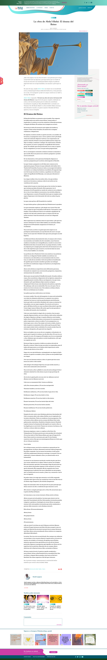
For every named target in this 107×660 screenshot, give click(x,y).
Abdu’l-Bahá (41, 88)
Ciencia (81, 95)
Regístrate (89, 115)
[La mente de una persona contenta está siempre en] (78, 639)
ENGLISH (90, 7)
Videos (46, 7)
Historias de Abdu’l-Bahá (35, 569)
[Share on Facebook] (1, 79)
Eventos (52, 7)
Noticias (81, 93)
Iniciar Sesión (82, 7)
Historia (81, 97)
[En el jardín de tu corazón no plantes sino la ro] (90, 639)
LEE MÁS (26, 587)
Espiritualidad (89, 92)
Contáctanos (27, 656)
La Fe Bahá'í (39, 7)
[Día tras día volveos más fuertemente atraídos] (66, 639)
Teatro (43, 569)
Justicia (81, 90)
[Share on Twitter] (1, 82)
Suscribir (53, 652)
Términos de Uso (51, 656)
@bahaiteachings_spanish (44, 631)
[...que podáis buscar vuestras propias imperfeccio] (53, 639)
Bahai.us (54, 3)
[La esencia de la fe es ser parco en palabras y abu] (40, 639)
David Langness (37, 577)
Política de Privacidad (39, 656)
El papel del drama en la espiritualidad (57, 29)
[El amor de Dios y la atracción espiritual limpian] (28, 639)
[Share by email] (59, 569)
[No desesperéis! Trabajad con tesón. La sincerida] (15, 639)
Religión (89, 93)
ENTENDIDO (64, 2)
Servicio (89, 90)
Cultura (53, 17)
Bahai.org (27, 3)
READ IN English (83, 31)
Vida (81, 92)
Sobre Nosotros (30, 7)
